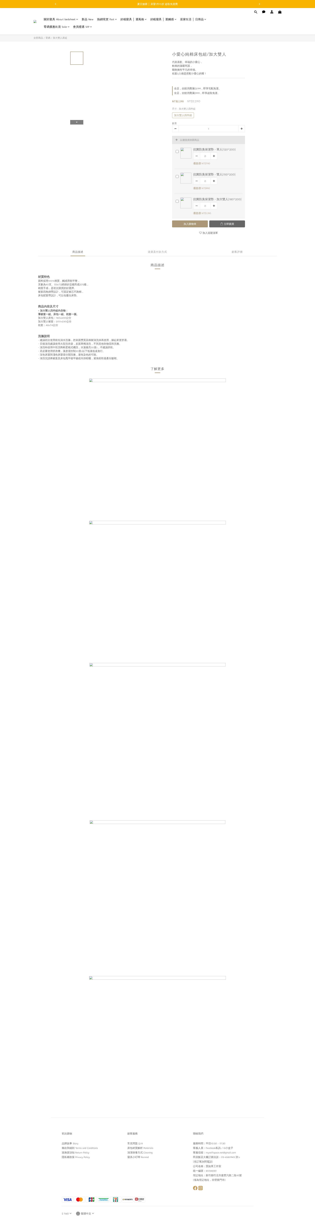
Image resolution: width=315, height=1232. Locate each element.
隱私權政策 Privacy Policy (76, 1157)
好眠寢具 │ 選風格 (132, 19)
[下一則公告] (259, 4)
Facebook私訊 (213, 1148)
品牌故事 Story (70, 1143)
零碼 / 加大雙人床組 (56, 38)
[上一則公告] (55, 4)
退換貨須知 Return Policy (75, 1152)
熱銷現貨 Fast (105, 19)
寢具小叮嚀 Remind (138, 1157)
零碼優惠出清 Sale (55, 27)
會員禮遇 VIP (81, 27)
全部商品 (38, 38)
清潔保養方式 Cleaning (140, 1152)
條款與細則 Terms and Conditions (80, 1148)
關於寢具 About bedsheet (59, 19)
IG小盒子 (228, 1148)
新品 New (88, 19)
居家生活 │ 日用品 (192, 19)
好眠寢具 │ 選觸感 (162, 19)
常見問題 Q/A (135, 1143)
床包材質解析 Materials (140, 1148)
